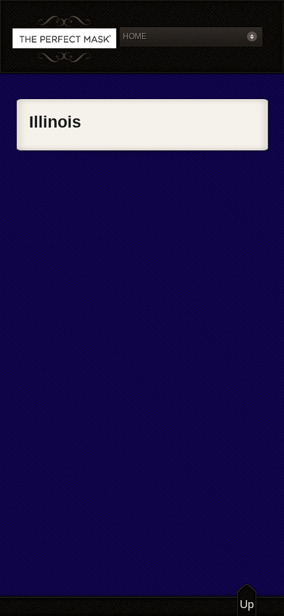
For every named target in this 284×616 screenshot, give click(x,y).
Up (247, 604)
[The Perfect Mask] (65, 39)
